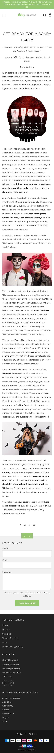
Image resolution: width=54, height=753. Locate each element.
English (20, 734)
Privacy (5, 625)
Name (5, 548)
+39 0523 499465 (10, 664)
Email (5, 560)
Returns (6, 629)
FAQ (4, 642)
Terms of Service (10, 638)
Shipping (6, 634)
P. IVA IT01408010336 (12, 647)
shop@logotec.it (10, 660)
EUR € (32, 734)
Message (6, 572)
